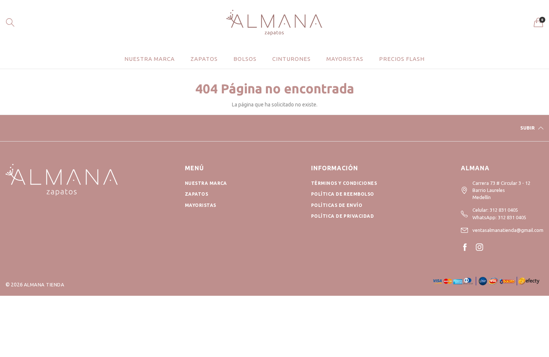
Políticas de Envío (337, 205)
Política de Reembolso (342, 194)
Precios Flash (402, 59)
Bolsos (245, 59)
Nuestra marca (149, 59)
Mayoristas (344, 59)
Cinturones (291, 59)
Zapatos (204, 59)
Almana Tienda (44, 284)
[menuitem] (150, 59)
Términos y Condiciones (344, 183)
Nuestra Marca (206, 183)
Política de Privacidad (342, 216)
